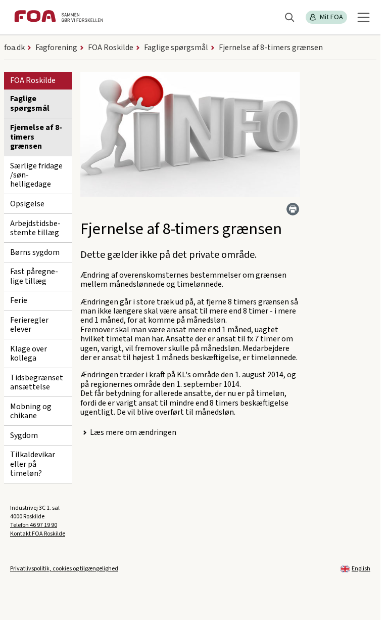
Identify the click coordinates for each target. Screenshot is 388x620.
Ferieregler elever (29, 325)
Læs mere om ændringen (133, 432)
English (361, 568)
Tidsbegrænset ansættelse (36, 382)
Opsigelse (27, 203)
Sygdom (24, 435)
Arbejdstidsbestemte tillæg (35, 228)
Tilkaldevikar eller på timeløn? (32, 464)
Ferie (18, 300)
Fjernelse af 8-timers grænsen (36, 137)
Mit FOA (331, 17)
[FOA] (58, 17)
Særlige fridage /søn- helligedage (36, 175)
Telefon (33, 525)
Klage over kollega (28, 353)
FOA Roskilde (33, 80)
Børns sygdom (35, 252)
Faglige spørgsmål (30, 103)
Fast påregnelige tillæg (34, 276)
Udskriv (292, 209)
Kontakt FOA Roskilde (37, 533)
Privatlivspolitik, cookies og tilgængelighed (64, 568)
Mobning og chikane (31, 411)
